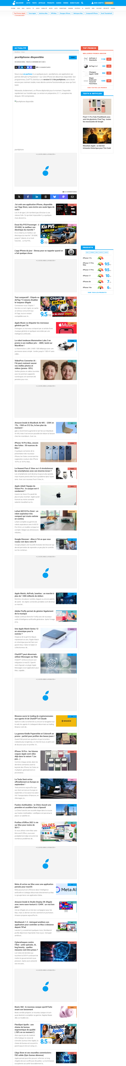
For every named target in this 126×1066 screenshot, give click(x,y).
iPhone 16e (87, 287)
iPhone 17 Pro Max (88, 264)
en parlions (27, 74)
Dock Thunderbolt (106, 13)
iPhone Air (87, 282)
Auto (55, 8)
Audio (37, 8)
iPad (18, 8)
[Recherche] (82, 3)
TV (33, 8)
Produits (50, 3)
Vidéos (65, 3)
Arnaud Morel (21, 62)
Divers (113, 8)
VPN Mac (54, 13)
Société (87, 8)
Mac (23, 8)
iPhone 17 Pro (88, 270)
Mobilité (44, 8)
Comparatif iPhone (92, 13)
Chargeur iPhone (65, 13)
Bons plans (74, 3)
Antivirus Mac (43, 13)
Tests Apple (32, 13)
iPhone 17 (87, 276)
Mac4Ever (17, 52)
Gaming (70, 8)
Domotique (62, 8)
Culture (98, 8)
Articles (41, 3)
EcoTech (77, 8)
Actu (28, 3)
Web (93, 8)
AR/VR (50, 8)
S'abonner (109, 3)
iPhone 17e (87, 258)
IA (82, 8)
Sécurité (106, 8)
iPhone (13, 8)
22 (44, 67)
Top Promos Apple (19, 13)
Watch (28, 8)
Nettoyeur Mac (78, 13)
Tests (34, 3)
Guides (58, 3)
